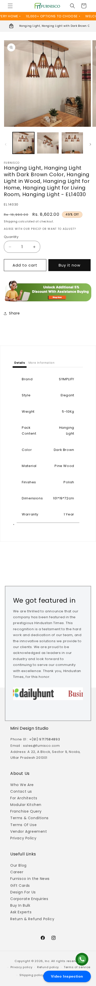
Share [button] (14, 313)
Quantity (11, 236)
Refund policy (48, 967)
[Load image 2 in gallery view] (48, 143)
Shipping (11, 221)
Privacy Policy (23, 838)
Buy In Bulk (20, 905)
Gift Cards (20, 885)
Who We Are (22, 784)
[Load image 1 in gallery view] (23, 143)
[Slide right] (90, 144)
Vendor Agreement (28, 831)
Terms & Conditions (29, 817)
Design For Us (23, 892)
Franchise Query (26, 811)
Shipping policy (31, 975)
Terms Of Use (23, 824)
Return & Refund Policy (32, 918)
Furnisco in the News (30, 878)
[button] (10, 5)
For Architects (23, 798)
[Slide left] (5, 144)
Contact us (21, 791)
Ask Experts (21, 912)
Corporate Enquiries (29, 898)
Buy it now (69, 265)
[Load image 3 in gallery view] (72, 143)
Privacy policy (21, 967)
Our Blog (18, 865)
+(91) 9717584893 (44, 739)
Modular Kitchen (25, 804)
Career (17, 872)
